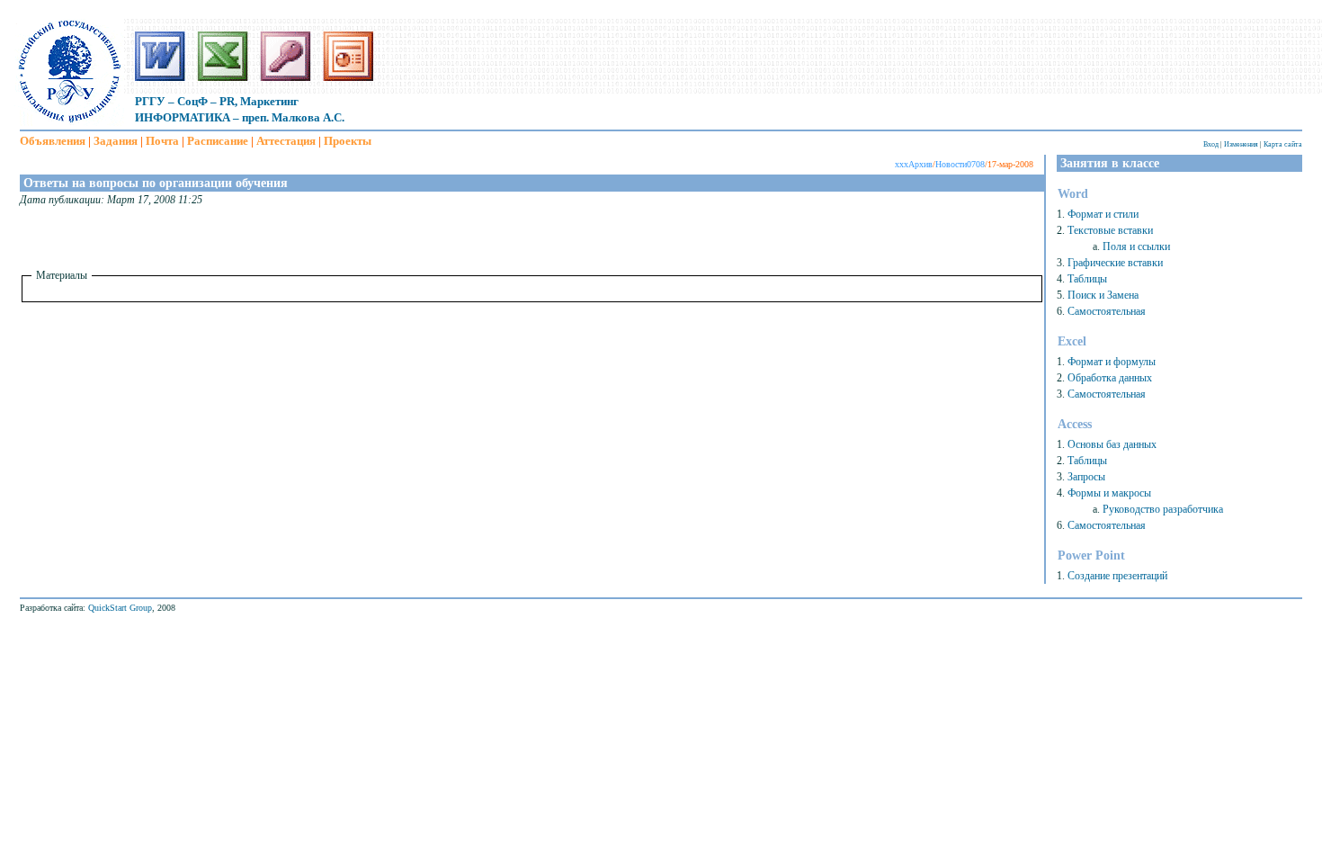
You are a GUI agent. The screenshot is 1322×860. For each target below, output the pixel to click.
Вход (1211, 144)
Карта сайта (1283, 144)
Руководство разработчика (1163, 509)
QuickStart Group (120, 608)
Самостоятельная (1106, 311)
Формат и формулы (1111, 361)
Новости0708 (960, 164)
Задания (116, 141)
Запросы (1086, 476)
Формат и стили (1103, 214)
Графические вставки (1115, 262)
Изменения (1241, 144)
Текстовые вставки (1110, 230)
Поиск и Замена (1103, 295)
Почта (162, 141)
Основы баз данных (1112, 444)
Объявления (52, 141)
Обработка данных (1109, 378)
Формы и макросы (1109, 493)
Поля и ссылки (1136, 246)
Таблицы (1087, 279)
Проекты (347, 141)
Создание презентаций (1117, 575)
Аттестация (286, 141)
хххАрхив (914, 164)
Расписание (217, 141)
